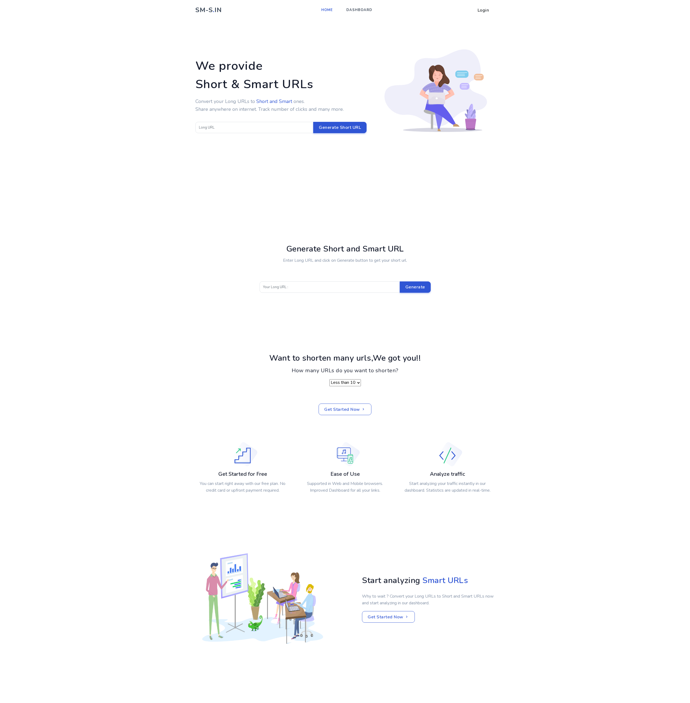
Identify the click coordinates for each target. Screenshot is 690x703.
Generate (415, 287)
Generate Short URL (340, 127)
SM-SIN (208, 10)
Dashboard (359, 10)
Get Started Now (342, 409)
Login (483, 10)
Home (327, 10)
